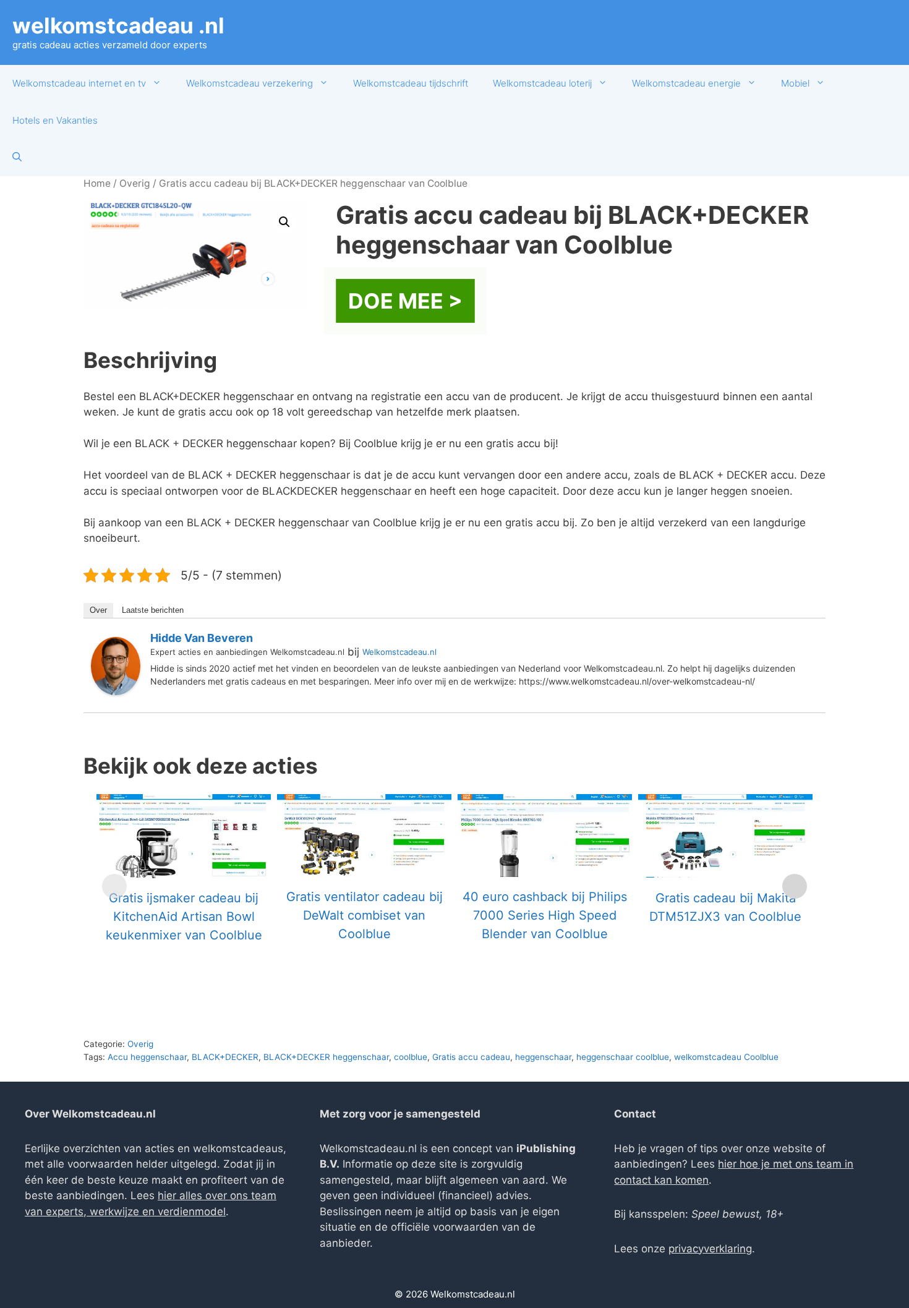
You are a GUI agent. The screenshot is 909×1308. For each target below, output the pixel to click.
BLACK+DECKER (225, 1057)
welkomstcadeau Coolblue (726, 1057)
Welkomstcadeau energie (686, 83)
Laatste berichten (153, 610)
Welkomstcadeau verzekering (249, 83)
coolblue (410, 1057)
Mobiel (795, 83)
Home (97, 183)
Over (98, 610)
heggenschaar (543, 1057)
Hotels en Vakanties (55, 120)
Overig (134, 183)
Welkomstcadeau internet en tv (79, 83)
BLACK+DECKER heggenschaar (326, 1057)
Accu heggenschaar (147, 1057)
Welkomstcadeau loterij (542, 83)
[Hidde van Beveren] (115, 691)
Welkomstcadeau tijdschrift (410, 83)
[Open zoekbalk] (17, 157)
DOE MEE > (405, 301)
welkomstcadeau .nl (118, 25)
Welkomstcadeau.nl (399, 652)
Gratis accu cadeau (471, 1057)
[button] (284, 222)
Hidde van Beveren (201, 637)
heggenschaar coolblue (622, 1057)
